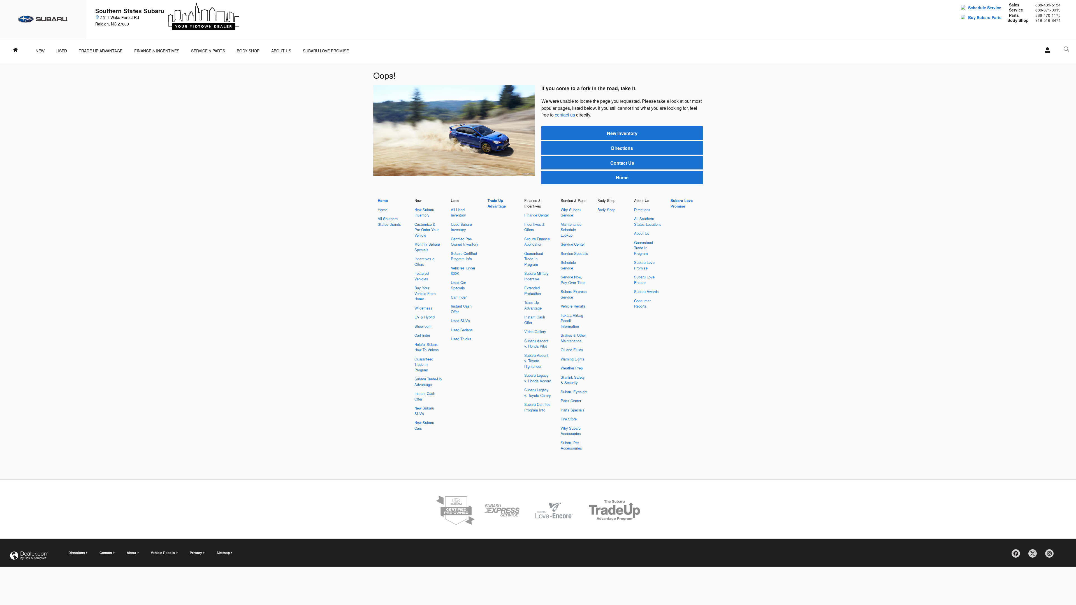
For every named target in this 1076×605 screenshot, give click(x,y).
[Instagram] (1051, 555)
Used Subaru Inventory (461, 227)
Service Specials (574, 253)
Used (61, 50)
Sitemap (223, 552)
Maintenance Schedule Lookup (571, 230)
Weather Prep (572, 368)
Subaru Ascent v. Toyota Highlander (536, 361)
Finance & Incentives (156, 50)
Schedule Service (984, 7)
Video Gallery (535, 331)
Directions (622, 148)
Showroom (423, 326)
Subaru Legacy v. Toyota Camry (537, 392)
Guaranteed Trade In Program (423, 364)
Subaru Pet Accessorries (571, 445)
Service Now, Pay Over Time (573, 279)
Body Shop (248, 50)
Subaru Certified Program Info (464, 256)
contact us (565, 114)
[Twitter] (1034, 555)
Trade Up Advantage (100, 50)
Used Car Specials (458, 285)
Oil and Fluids (572, 349)
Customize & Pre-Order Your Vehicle (426, 230)
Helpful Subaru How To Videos (426, 347)
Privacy (196, 552)
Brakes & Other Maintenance (573, 337)
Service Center (573, 244)
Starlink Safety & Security (573, 379)
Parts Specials (573, 410)
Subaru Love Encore (644, 279)
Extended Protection (532, 290)
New (40, 50)
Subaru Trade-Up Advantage (428, 381)
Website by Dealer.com (29, 556)
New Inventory (622, 133)
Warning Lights (573, 359)
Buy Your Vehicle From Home (425, 293)
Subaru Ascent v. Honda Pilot (536, 343)
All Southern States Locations (648, 221)
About (131, 552)
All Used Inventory (458, 212)
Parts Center (571, 400)
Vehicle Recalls (573, 306)
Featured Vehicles (421, 276)
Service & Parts (208, 50)
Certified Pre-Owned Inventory (464, 241)
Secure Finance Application (537, 241)
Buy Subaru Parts (984, 17)
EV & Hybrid (424, 317)
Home (622, 177)
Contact (105, 552)
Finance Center (536, 215)
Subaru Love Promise (326, 50)
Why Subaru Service (571, 212)
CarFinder (422, 335)
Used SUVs (460, 320)
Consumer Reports (642, 303)
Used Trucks (461, 338)
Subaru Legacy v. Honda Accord (537, 378)
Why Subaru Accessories (571, 430)
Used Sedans (462, 329)
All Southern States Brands (389, 221)
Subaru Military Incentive (536, 276)
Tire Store (569, 419)
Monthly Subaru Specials (427, 246)
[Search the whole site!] (1066, 49)
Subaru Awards (646, 291)
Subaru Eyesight (574, 391)
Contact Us (622, 163)
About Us (281, 50)
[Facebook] (1018, 555)
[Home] (43, 19)
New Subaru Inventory (424, 212)
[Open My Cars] (1046, 50)
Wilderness (423, 308)
